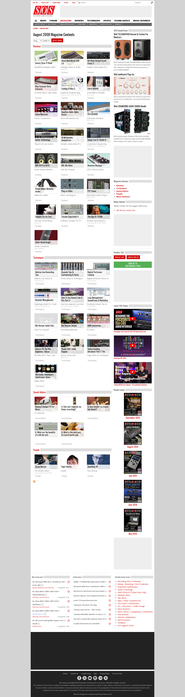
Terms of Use (117, 674)
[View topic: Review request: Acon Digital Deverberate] (110, 596)
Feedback (121, 623)
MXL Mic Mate (67, 165)
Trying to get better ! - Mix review (87, 610)
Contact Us (74, 674)
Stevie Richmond (38, 595)
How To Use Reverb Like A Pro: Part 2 (71, 299)
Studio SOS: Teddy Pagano (68, 350)
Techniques (93, 20)
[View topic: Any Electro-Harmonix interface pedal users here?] (110, 591)
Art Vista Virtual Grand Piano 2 (97, 62)
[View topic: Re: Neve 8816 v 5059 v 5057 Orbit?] (68, 591)
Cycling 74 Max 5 (68, 88)
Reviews (79, 20)
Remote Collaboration (127, 617)
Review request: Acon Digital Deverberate (90, 596)
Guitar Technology (42, 139)
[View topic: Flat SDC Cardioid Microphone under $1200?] (110, 619)
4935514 (133, 88)
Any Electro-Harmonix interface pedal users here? (91, 591)
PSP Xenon (92, 191)
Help (74, 3)
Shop (66, 3)
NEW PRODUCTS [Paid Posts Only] (132, 592)
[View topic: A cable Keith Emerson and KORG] (110, 624)
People (107, 20)
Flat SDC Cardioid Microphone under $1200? (91, 619)
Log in (35, 3)
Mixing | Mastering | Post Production (43, 588)
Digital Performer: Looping (95, 273)
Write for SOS (106, 24)
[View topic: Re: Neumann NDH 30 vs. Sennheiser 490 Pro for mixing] (68, 582)
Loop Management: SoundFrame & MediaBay (98, 299)
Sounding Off (93, 466)
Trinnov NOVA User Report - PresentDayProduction (130, 384)
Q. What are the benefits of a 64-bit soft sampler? (45, 433)
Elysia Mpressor (41, 114)
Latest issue (40, 24)
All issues (52, 24)
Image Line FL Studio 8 (97, 139)
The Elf (34, 624)
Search (118, 24)
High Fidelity (66, 466)
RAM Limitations (94, 325)
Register (45, 3)
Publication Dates (67, 24)
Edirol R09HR (93, 88)
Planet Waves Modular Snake (44, 190)
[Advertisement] (133, 286)
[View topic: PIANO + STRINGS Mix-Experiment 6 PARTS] (110, 582)
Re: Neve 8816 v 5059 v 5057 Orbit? (45, 591)
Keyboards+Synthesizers (128, 587)
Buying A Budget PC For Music (44, 408)
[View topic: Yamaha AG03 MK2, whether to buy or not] (110, 614)
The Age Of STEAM (95, 216)
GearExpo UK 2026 (120, 358)
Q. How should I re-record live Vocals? (98, 408)
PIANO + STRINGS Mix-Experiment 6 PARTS (90, 582)
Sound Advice (122, 20)
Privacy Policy (104, 674)
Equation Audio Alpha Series (70, 113)
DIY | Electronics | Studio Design (131, 606)
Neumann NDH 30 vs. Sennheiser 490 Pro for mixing (91, 586)
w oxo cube (36, 585)
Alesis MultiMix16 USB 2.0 (70, 62)
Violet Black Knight (43, 242)
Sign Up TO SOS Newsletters (132, 264)
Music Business (141, 20)
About (65, 674)
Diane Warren (40, 466)
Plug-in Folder (67, 191)
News (43, 20)
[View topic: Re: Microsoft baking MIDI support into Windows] (68, 620)
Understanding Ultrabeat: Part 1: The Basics (96, 350)
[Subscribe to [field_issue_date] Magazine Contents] (72, 483)
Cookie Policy (86, 674)
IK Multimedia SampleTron (67, 139)
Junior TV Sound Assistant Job (85, 600)
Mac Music (122, 598)
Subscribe (56, 3)
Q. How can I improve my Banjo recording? (71, 408)
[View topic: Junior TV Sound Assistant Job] (110, 600)
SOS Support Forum (126, 625)
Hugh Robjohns (38, 614)
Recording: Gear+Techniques (40, 597)
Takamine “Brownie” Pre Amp (85, 605)
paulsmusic (36, 604)
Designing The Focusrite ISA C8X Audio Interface (130, 331)
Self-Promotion (124, 620)
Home (35, 21)
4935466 (133, 124)
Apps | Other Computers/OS (129, 600)
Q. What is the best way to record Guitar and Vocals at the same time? (71, 433)
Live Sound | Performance (128, 603)
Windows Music (37, 626)
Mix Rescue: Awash (69, 325)
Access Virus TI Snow (43, 63)
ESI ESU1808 (93, 114)
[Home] (44, 10)
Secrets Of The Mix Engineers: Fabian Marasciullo (43, 350)
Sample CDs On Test (43, 216)
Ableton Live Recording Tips (44, 273)
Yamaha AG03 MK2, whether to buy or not (90, 614)
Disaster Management (44, 299)
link (46, 61)
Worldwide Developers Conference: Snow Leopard (44, 376)
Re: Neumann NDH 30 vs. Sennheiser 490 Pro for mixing (50, 582)
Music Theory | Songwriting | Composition (135, 612)
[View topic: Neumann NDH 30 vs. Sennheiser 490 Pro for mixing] (110, 586)
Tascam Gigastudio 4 (70, 216)
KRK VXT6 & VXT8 (42, 165)
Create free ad (133, 257)
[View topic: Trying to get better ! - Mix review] (110, 610)
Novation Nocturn (95, 165)
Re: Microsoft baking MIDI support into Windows (50, 620)
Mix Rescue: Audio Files (44, 325)
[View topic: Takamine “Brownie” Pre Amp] (110, 605)
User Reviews (123, 614)
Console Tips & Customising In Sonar (70, 273)
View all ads (119, 257)
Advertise (93, 24)
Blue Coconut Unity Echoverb (43, 87)
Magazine (65, 20)
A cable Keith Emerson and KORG (87, 624)
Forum (53, 20)
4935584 (133, 52)
